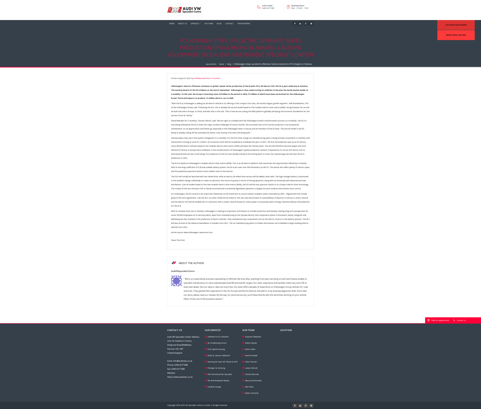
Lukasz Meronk (251, 368)
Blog (219, 23)
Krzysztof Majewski (253, 336)
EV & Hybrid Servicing (216, 349)
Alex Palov (249, 387)
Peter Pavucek (251, 362)
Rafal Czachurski (251, 393)
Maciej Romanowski (253, 380)
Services (195, 23)
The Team (208, 23)
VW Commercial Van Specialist (220, 374)
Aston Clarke (250, 349)
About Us (182, 23)
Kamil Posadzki (251, 355)
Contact (229, 23)
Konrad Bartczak (252, 374)
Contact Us (461, 320)
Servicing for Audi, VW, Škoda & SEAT (223, 362)
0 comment (216, 78)
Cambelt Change (214, 387)
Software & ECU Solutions (218, 336)
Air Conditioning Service (217, 343)
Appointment (243, 23)
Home (221, 64)
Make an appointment (440, 320)
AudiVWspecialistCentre (202, 78)
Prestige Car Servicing (216, 368)
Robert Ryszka (251, 343)
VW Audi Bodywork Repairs (218, 380)
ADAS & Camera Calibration (219, 355)
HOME (171, 23)
